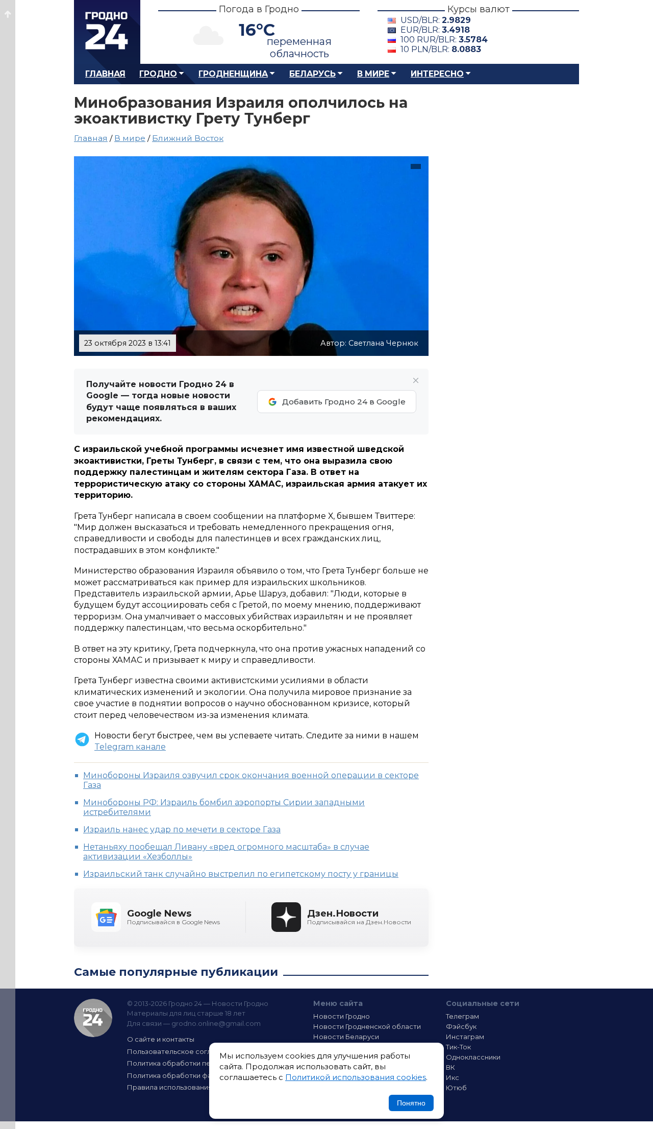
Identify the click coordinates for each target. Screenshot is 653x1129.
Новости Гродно (341, 1016)
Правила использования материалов (192, 1087)
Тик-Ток (458, 1047)
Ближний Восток (187, 138)
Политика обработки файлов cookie (190, 1075)
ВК (450, 1067)
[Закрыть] (415, 380)
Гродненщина (233, 74)
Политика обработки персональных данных (203, 1063)
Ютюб (456, 1088)
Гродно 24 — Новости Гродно (93, 1018)
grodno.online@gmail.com (216, 1023)
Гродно (158, 74)
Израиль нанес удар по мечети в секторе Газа (182, 829)
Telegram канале (130, 747)
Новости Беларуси (346, 1036)
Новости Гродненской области (367, 1026)
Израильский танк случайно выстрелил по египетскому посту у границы (240, 874)
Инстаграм (465, 1036)
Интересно (437, 74)
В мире (373, 74)
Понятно (411, 1103)
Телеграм (462, 1016)
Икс (452, 1077)
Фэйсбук (461, 1026)
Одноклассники (473, 1057)
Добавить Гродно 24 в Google (344, 401)
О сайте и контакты (160, 1039)
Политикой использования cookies (355, 1077)
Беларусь (312, 74)
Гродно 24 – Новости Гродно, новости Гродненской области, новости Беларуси (107, 32)
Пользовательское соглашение (182, 1051)
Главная (105, 74)
